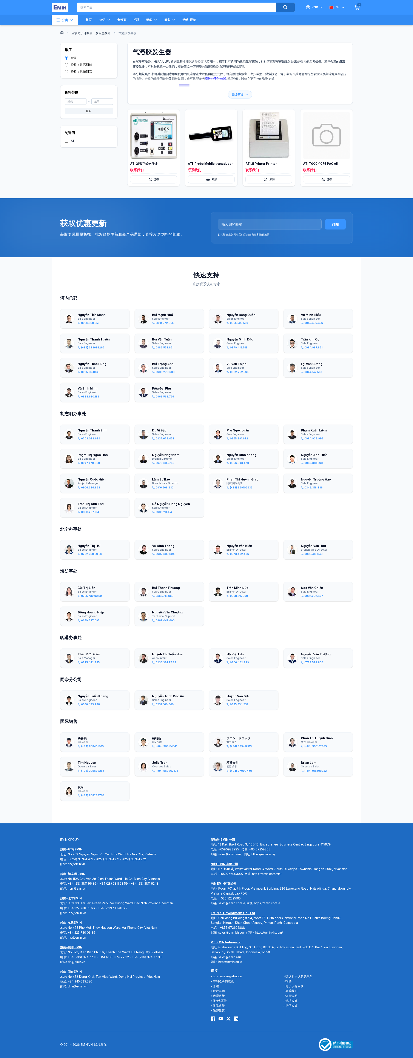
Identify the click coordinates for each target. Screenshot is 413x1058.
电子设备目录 (294, 986)
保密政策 (219, 1010)
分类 (65, 20)
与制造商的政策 (223, 981)
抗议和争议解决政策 (299, 976)
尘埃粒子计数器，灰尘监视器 (91, 33)
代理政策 (219, 996)
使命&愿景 (220, 1001)
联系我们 (291, 991)
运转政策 (291, 1001)
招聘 (136, 20)
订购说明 (291, 996)
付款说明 (219, 991)
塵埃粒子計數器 (215, 78)
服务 (167, 20)
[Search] (285, 7)
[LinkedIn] (236, 1018)
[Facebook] (213, 1018)
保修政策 (219, 1005)
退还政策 (291, 1005)
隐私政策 (264, 234)
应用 (88, 111)
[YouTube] (221, 1018)
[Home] (62, 32)
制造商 (121, 20)
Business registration (227, 976)
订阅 (335, 224)
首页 (89, 20)
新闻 (149, 20)
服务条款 (251, 234)
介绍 (102, 20)
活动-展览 (189, 20)
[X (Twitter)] (228, 1018)
